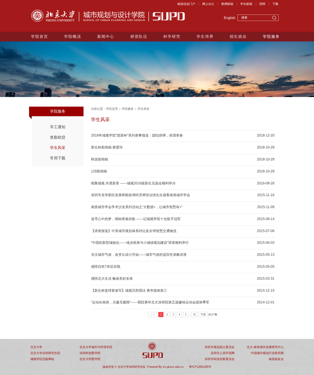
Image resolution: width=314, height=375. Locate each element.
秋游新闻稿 (99, 159)
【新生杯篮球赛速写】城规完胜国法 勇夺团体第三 (129, 290)
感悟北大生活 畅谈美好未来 (112, 278)
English (229, 18)
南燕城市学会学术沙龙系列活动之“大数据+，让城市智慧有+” (136, 207)
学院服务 (271, 36)
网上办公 (208, 4)
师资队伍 (138, 36)
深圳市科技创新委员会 (220, 359)
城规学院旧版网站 (42, 359)
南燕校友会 (276, 359)
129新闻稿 (99, 171)
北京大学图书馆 (89, 359)
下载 (275, 4)
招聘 (262, 4)
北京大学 (36, 347)
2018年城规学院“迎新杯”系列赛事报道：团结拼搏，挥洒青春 (137, 135)
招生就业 (238, 36)
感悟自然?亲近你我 (105, 266)
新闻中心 (105, 36)
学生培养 (205, 36)
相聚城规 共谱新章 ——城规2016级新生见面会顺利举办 (133, 183)
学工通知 (57, 127)
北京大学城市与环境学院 (95, 347)
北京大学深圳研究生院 (45, 353)
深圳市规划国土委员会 (220, 347)
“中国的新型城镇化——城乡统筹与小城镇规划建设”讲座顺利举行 (140, 242)
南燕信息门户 (186, 4)
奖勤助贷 (57, 137)
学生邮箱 (246, 4)
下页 (203, 314)
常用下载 (57, 158)
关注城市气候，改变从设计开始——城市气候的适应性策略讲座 (139, 254)
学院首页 (39, 36)
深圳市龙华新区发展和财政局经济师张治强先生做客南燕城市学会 (140, 195)
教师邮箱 (227, 4)
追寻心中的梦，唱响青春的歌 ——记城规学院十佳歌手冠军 (136, 219)
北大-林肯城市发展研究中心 (265, 347)
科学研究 (171, 36)
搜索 (274, 18)
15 (194, 314)
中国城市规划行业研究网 (267, 353)
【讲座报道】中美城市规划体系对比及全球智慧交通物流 (133, 231)
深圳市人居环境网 (223, 353)
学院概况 (72, 36)
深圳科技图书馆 (89, 353)
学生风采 (57, 148)
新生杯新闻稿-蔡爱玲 (107, 147)
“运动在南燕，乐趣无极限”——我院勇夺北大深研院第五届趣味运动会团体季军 (150, 302)
